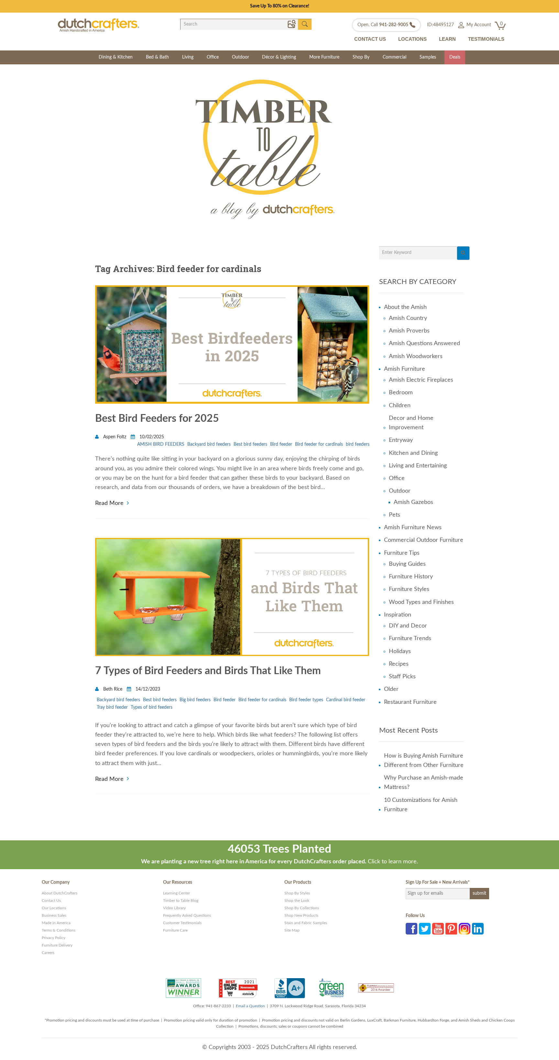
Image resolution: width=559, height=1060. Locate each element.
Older (391, 689)
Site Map (292, 930)
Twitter (425, 928)
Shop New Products (301, 915)
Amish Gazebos (413, 502)
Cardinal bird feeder (345, 700)
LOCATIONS (412, 39)
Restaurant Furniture (410, 702)
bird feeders (357, 444)
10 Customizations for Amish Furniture (420, 805)
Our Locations (54, 908)
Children (400, 406)
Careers (48, 953)
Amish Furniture (404, 369)
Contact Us (51, 900)
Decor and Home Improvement (411, 423)
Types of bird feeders (151, 707)
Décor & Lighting (279, 57)
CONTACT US (370, 39)
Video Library (174, 908)
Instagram (464, 928)
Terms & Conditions (58, 930)
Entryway (401, 440)
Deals (454, 57)
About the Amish (405, 307)
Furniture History (411, 577)
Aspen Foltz (114, 437)
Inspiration (397, 615)
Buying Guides (407, 564)
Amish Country (408, 318)
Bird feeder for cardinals (319, 444)
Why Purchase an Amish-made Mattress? (423, 782)
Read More (109, 502)
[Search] (463, 253)
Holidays (400, 651)
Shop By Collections (301, 908)
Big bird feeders (195, 700)
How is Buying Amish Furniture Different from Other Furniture (424, 760)
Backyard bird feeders (209, 444)
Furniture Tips (402, 553)
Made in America (56, 923)
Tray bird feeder (112, 707)
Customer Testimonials (182, 923)
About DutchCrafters (59, 893)
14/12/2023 (147, 689)
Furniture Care (175, 930)
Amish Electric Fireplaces (421, 380)
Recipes (399, 664)
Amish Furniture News (413, 527)
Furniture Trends (410, 638)
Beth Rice (113, 689)
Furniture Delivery (57, 945)
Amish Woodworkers (416, 356)
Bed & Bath (157, 57)
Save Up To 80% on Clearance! (279, 6)
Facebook (411, 928)
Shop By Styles (297, 893)
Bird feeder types (306, 700)
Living (187, 57)
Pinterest (451, 928)
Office (213, 57)
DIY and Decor (408, 626)
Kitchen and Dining (413, 453)
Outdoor (240, 57)
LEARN (447, 39)
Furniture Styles (409, 589)
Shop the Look (296, 900)
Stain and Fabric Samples (305, 923)
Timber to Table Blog (180, 900)
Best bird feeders (250, 444)
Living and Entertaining (418, 466)
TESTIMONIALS (486, 39)
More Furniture (324, 57)
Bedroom (401, 393)
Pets (394, 515)
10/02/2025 (151, 437)
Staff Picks (402, 677)
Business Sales (54, 915)
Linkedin (478, 928)
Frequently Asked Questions (187, 915)
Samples (428, 57)
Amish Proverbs (409, 331)
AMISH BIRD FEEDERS (160, 444)
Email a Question (250, 1006)
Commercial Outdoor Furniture (423, 540)
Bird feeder (281, 444)
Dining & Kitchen (116, 57)
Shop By (361, 57)
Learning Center (176, 893)
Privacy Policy (53, 938)
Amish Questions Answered (424, 343)
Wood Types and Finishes (421, 602)
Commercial (394, 57)
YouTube (438, 928)
